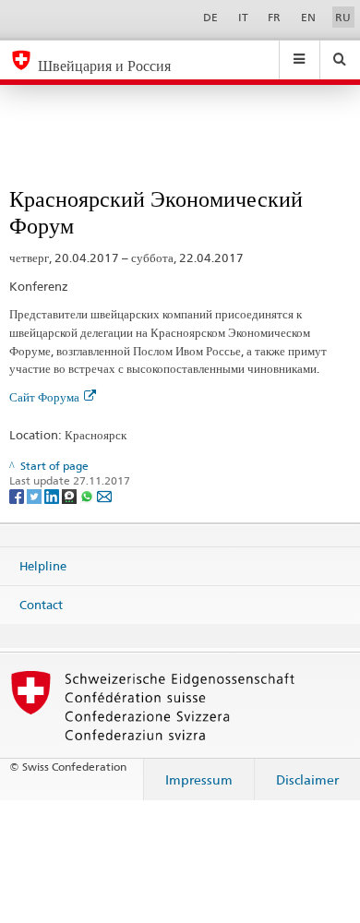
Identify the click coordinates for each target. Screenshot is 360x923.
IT (243, 17)
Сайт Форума (44, 397)
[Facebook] (18, 495)
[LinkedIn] (53, 495)
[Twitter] (35, 495)
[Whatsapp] (88, 495)
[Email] (104, 495)
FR (274, 17)
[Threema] (70, 495)
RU (343, 17)
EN (308, 17)
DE (210, 17)
